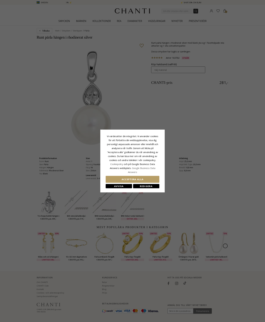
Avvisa (119, 186)
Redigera (146, 186)
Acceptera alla (133, 179)
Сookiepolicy (117, 164)
